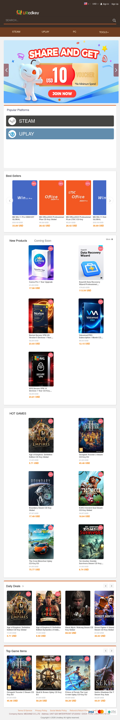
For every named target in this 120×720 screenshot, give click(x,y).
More (108, 239)
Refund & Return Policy (80, 710)
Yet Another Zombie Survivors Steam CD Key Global (90, 563)
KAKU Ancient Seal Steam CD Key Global (91, 509)
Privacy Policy (41, 710)
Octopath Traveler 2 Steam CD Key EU (91, 455)
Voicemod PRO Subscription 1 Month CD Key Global (90, 337)
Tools (103, 32)
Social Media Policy (58, 710)
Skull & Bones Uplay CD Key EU (49, 693)
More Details (25, 212)
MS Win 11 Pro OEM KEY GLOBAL (23, 218)
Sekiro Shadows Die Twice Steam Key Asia (106, 693)
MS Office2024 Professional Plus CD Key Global (51, 218)
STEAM (16, 31)
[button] (6, 70)
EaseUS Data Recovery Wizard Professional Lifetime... (89, 284)
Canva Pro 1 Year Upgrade (41, 281)
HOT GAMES (18, 413)
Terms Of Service (25, 710)
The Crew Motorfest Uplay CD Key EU (40, 562)
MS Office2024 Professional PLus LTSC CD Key (78, 218)
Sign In (106, 4)
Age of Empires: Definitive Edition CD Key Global (40, 455)
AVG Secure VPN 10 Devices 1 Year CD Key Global (39, 390)
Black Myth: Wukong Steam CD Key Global (79, 628)
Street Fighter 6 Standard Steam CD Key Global (106, 628)
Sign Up (115, 4)
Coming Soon (42, 240)
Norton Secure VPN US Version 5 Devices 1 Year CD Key (40, 337)
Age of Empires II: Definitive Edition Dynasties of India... (48, 628)
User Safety (97, 710)
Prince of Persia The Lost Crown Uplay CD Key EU (76, 693)
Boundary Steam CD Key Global (40, 509)
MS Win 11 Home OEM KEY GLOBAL (105, 218)
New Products (18, 240)
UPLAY (45, 31)
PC (74, 31)
